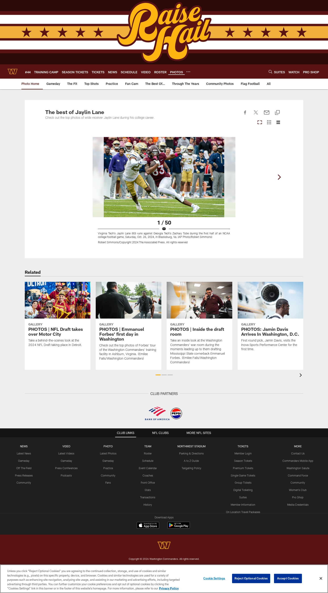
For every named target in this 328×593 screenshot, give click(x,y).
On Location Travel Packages (243, 511)
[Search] (270, 72)
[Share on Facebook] (245, 115)
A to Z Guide (191, 460)
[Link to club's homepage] (12, 71)
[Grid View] (269, 122)
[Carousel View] (259, 122)
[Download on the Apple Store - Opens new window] (147, 526)
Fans (108, 482)
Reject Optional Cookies (251, 578)
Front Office (148, 482)
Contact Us (298, 453)
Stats (148, 489)
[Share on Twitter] (255, 115)
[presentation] (301, 375)
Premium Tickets (243, 468)
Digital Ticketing (243, 489)
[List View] (278, 122)
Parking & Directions (191, 453)
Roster (148, 453)
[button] (158, 374)
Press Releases (24, 475)
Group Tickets (243, 482)
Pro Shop (297, 497)
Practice (108, 468)
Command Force (298, 475)
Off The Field (23, 468)
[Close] (321, 578)
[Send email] (266, 115)
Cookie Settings (214, 578)
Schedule (147, 460)
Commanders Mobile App (297, 460)
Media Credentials (298, 504)
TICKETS (243, 446)
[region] (164, 578)
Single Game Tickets (243, 475)
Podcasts (66, 475)
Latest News (24, 453)
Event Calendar (148, 468)
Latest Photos (108, 453)
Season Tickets (243, 460)
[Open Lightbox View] (164, 193)
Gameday (23, 460)
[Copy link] (277, 113)
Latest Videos (66, 453)
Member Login (243, 453)
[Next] (279, 177)
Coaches (148, 475)
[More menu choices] (188, 72)
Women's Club (298, 489)
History (147, 504)
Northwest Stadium (191, 446)
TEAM (147, 446)
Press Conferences (66, 468)
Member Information (243, 504)
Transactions (147, 497)
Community (24, 482)
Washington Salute (297, 468)
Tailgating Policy (191, 468)
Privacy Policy (169, 588)
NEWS (24, 446)
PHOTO (108, 446)
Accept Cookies (288, 578)
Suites (243, 497)
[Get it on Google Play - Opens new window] (178, 527)
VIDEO (66, 446)
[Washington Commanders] (164, 546)
